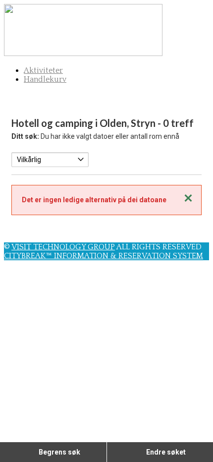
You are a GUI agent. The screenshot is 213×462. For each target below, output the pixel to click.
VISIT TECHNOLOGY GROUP (63, 246)
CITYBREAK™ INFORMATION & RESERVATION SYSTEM (103, 255)
